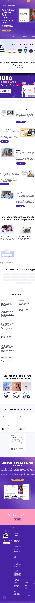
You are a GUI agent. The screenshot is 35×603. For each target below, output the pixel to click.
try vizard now (17, 519)
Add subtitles (6, 30)
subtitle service (20, 469)
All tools (15, 547)
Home (3, 5)
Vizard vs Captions (16, 593)
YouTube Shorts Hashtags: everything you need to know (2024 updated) (18, 570)
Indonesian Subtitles (7, 280)
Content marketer (16, 552)
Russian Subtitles (15, 277)
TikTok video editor (16, 541)
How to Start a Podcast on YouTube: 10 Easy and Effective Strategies (17, 567)
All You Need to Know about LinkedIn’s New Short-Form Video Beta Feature (18, 564)
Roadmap (26, 588)
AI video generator (16, 536)
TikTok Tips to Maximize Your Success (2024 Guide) (18, 574)
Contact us (26, 585)
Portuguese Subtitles (16, 280)
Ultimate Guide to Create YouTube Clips (17, 572)
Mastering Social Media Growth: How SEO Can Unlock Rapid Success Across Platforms (18, 576)
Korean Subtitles (6, 277)
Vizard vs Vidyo (16, 590)
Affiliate (26, 587)
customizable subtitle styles (19, 470)
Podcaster (15, 556)
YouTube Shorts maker (17, 545)
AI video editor (16, 535)
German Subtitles (26, 280)
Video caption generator (21, 283)
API (14, 532)
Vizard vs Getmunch (15, 591)
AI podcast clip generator (16, 534)
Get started (4, 141)
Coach (15, 557)
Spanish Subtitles (23, 277)
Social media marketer (17, 551)
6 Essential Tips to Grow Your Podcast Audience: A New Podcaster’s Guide (18, 580)
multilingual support (8, 470)
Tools (6, 5)
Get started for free (17, 479)
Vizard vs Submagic (17, 594)
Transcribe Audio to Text (17, 546)
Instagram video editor (17, 540)
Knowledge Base (16, 585)
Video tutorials (16, 586)
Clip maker (29, 283)
